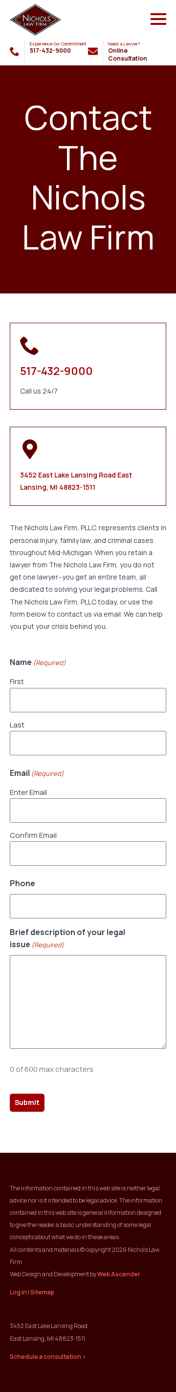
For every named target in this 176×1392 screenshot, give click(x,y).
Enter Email (28, 792)
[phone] (15, 51)
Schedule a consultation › (48, 1356)
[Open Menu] (158, 19)
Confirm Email (33, 835)
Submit (27, 1102)
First (17, 681)
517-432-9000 (56, 371)
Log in (18, 1292)
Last (17, 725)
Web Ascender (118, 1274)
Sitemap (42, 1292)
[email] (93, 51)
